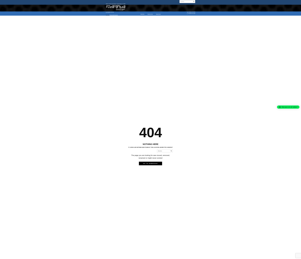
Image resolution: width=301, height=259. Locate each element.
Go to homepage (150, 163)
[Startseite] (116, 8)
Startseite (142, 14)
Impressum (158, 14)
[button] (288, 107)
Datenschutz (150, 14)
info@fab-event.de (110, 12)
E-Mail (124, 3)
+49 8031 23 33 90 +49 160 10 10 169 (191, 13)
